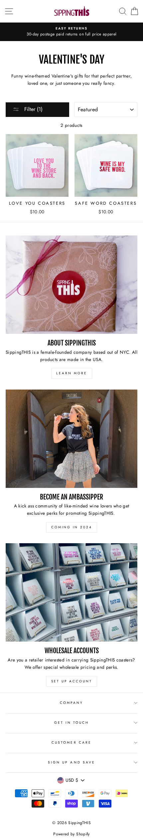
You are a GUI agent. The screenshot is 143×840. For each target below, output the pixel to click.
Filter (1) (33, 109)
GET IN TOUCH (71, 722)
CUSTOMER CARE (71, 742)
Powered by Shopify (71, 834)
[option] (71, 32)
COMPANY (71, 702)
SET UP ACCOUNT (71, 681)
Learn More (71, 373)
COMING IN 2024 (71, 527)
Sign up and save (71, 762)
